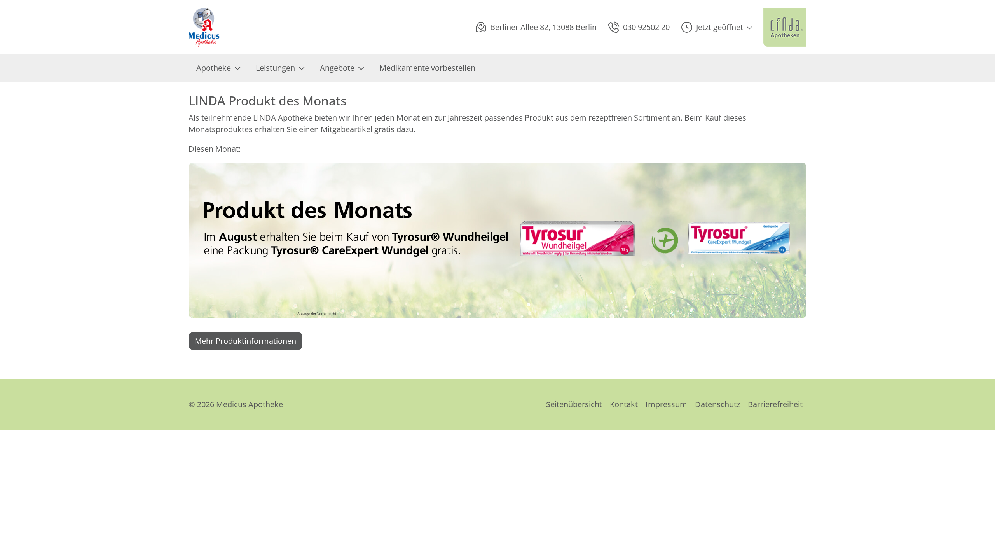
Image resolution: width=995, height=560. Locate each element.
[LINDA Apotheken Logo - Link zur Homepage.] (784, 27)
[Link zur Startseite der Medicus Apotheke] (206, 27)
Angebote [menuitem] (337, 68)
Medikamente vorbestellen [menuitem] (427, 68)
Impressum (666, 404)
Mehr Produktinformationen (245, 341)
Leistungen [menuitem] (275, 68)
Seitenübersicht (574, 404)
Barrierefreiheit (775, 404)
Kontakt (624, 404)
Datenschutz (717, 404)
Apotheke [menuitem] (213, 68)
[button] (716, 27)
